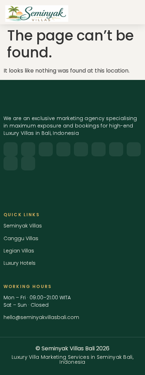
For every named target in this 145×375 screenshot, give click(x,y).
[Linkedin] (81, 149)
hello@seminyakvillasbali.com (41, 317)
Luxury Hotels (20, 263)
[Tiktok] (99, 149)
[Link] (134, 149)
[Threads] (28, 163)
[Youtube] (63, 149)
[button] (131, 13)
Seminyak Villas (23, 225)
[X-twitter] (46, 149)
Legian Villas (19, 250)
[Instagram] (11, 149)
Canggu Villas (21, 238)
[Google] (11, 163)
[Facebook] (28, 149)
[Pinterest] (116, 149)
